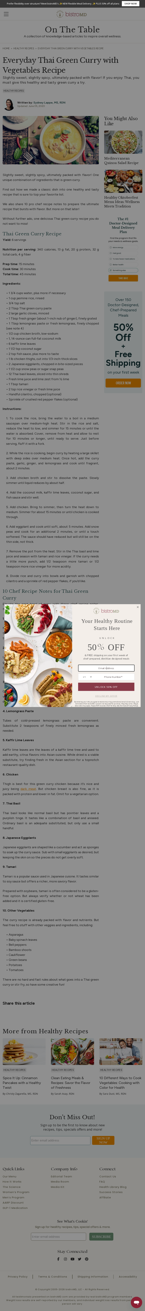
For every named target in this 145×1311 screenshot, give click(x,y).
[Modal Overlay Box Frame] (72, 4)
